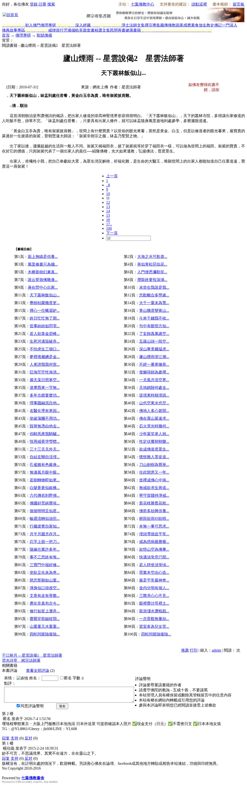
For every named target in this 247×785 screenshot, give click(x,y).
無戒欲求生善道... (154, 488)
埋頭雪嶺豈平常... (154, 534)
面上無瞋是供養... (43, 257)
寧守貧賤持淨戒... (154, 495)
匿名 (68, 678)
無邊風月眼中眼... (45, 472)
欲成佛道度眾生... (154, 449)
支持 (14, 738)
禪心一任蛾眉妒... (45, 310)
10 (108, 194)
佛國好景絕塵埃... (45, 503)
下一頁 (112, 233)
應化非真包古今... (45, 603)
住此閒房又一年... (154, 472)
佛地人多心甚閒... (154, 411)
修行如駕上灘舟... (45, 611)
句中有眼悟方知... (154, 326)
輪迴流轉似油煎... (45, 519)
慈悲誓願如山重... (45, 580)
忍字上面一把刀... (45, 542)
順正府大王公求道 (26, 773)
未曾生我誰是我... (154, 287)
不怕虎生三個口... (45, 349)
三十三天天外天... (45, 449)
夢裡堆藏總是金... (45, 357)
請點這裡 (199, 4)
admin (216, 650)
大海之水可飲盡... (152, 257)
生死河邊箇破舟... (45, 341)
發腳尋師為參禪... (154, 372)
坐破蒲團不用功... (45, 418)
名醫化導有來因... (45, 411)
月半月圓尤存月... (45, 534)
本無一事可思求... (154, 526)
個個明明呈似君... (45, 511)
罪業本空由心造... (154, 572)
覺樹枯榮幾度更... (45, 303)
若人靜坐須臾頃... (154, 565)
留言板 (238, 4)
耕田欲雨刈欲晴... (154, 519)
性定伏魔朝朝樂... (154, 441)
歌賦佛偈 (44, 35)
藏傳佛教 (168, 25)
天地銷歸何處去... (154, 388)
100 (109, 228)
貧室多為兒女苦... (154, 626)
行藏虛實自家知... (45, 526)
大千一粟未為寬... (154, 303)
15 (108, 215)
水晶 (6, 773)
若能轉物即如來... (45, 480)
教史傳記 (214, 25)
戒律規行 (56, 30)
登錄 (34, 4)
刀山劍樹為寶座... (154, 465)
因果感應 (183, 25)
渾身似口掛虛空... (45, 588)
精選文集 (102, 30)
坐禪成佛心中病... (154, 480)
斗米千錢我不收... (154, 318)
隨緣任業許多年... (45, 549)
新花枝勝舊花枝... (154, 503)
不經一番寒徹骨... (154, 364)
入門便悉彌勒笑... (152, 272)
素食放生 (198, 25)
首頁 (6, 35)
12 (108, 202)
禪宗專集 (152, 25)
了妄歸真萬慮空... (154, 334)
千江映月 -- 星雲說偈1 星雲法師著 (32, 655)
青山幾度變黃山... (154, 310)
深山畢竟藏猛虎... (154, 349)
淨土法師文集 (133, 25)
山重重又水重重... (45, 626)
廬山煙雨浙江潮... (154, 357)
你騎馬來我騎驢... (45, 434)
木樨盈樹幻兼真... (43, 272)
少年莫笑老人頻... (154, 434)
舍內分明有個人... (154, 588)
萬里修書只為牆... (43, 264)
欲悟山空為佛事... (154, 549)
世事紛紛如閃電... (45, 326)
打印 (194, 650)
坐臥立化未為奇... (45, 572)
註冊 (42, 4)
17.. (109, 224)
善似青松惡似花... (152, 264)
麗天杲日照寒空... (45, 380)
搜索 (51, 4)
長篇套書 (87, 30)
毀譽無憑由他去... (45, 426)
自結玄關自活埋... (45, 457)
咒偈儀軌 (71, 30)
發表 (62, 706)
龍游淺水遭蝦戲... (154, 611)
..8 (108, 185)
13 (108, 207)
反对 (28, 738)
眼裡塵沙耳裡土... (154, 603)
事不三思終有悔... (45, 557)
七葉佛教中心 (142, 4)
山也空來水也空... (154, 403)
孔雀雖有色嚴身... (45, 465)
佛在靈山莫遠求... (154, 418)
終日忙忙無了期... (45, 318)
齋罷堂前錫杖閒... (45, 619)
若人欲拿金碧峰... (45, 334)
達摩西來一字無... (45, 388)
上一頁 (112, 176)
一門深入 (229, 25)
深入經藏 (83, 25)
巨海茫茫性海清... (45, 372)
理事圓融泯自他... (45, 403)
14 (108, 211)
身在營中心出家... (43, 287)
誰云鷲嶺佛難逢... (43, 280)
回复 (6, 738)
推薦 (185, 650)
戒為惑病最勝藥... (154, 542)
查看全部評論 (37, 670)
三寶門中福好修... (45, 565)
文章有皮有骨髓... (45, 596)
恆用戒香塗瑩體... (45, 441)
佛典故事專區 (13, 30)
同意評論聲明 (32, 706)
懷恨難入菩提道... (154, 457)
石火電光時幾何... (154, 426)
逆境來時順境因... (154, 395)
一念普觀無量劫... (154, 619)
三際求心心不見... (154, 596)
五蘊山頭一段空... (154, 341)
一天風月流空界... (154, 380)
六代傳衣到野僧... (45, 495)
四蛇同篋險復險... (45, 634)
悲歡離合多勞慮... (154, 295)
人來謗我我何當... (45, 364)
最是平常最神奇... (154, 580)
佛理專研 (48, 25)
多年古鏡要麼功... (45, 395)
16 (108, 220)
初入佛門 (33, 25)
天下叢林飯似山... (45, 295)
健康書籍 (133, 30)
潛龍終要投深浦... (152, 280)
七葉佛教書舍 (32, 778)
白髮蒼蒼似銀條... (45, 488)
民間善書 (117, 30)
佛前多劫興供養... (154, 511)
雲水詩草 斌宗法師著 (21, 660)
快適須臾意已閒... (154, 557)
